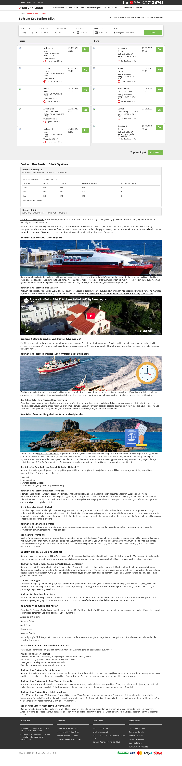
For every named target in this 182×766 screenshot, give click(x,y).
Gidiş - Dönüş (25, 28)
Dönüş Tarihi (98, 28)
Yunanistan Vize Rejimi (91, 8)
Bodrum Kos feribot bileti (32, 219)
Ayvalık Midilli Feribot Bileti (68, 732)
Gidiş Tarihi (79, 28)
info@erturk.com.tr (101, 732)
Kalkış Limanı (43, 28)
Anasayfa (22, 2)
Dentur (46, 51)
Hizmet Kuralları (136, 735)
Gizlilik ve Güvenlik (137, 739)
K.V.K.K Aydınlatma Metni (139, 747)
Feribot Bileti (58, 8)
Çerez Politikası (135, 743)
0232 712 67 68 (43, 734)
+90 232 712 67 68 (100, 728)
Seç (85, 49)
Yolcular (116, 28)
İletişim (40, 2)
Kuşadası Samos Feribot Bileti (69, 739)
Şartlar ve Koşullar (136, 732)
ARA (153, 32)
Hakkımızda (31, 2)
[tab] (91, 171)
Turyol (46, 71)
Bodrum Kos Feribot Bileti (36, 13)
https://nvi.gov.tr (29, 502)
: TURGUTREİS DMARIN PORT (51, 54)
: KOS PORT (50, 58)
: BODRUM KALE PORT (52, 94)
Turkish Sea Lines (50, 112)
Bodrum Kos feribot (29, 673)
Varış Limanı (61, 28)
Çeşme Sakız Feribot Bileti (67, 728)
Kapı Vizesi (73, 8)
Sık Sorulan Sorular (112, 8)
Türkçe (136, 2)
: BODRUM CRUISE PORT (53, 74)
